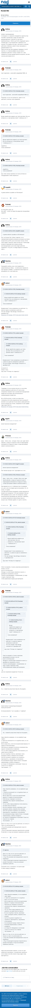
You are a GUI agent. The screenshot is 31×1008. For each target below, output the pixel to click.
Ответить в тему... (9, 977)
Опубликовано (13, 31)
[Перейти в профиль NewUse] (2, 262)
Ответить (15, 23)
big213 (7, 418)
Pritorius (8, 436)
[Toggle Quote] (3, 91)
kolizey (7, 15)
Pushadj (7, 68)
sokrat (7, 283)
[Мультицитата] (11, 61)
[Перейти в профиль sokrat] (2, 284)
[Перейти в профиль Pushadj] (2, 68)
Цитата (15, 61)
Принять (15, 1005)
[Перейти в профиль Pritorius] (2, 436)
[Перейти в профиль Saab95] (2, 188)
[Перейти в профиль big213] (2, 419)
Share (7, 986)
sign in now (9, 971)
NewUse (8, 261)
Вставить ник (4, 61)
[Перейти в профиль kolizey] (2, 30)
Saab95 (7, 187)
